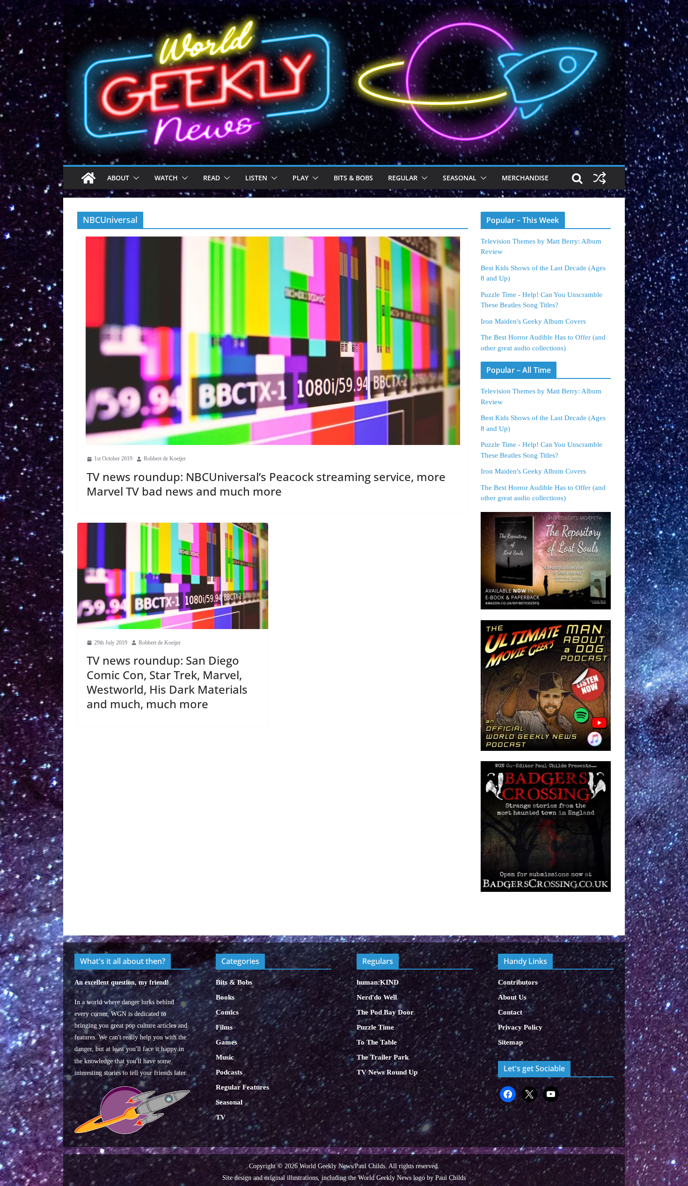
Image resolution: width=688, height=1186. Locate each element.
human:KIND (378, 982)
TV (221, 1117)
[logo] (132, 1091)
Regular (402, 177)
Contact (510, 1012)
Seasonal (459, 177)
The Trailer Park (383, 1057)
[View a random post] (599, 178)
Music (225, 1057)
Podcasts (229, 1072)
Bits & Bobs (353, 177)
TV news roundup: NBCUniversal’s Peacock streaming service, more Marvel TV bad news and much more (266, 484)
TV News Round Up (387, 1072)
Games (226, 1042)
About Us (512, 997)
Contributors (518, 982)
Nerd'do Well (377, 997)
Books (225, 997)
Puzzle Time (375, 1027)
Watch (166, 177)
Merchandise (525, 177)
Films (224, 1027)
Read (211, 177)
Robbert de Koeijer (165, 458)
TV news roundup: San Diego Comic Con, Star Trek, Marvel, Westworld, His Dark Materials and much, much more (167, 682)
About (118, 177)
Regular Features (242, 1087)
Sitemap (510, 1042)
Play (300, 177)
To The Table (377, 1042)
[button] (134, 178)
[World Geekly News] (344, 9)
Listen (256, 177)
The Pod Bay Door (385, 1012)
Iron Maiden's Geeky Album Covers (533, 321)
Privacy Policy (520, 1027)
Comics (227, 1012)
